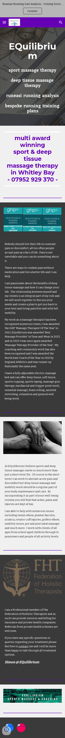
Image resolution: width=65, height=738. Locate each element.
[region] (32, 8)
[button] (4, 22)
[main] (32, 51)
